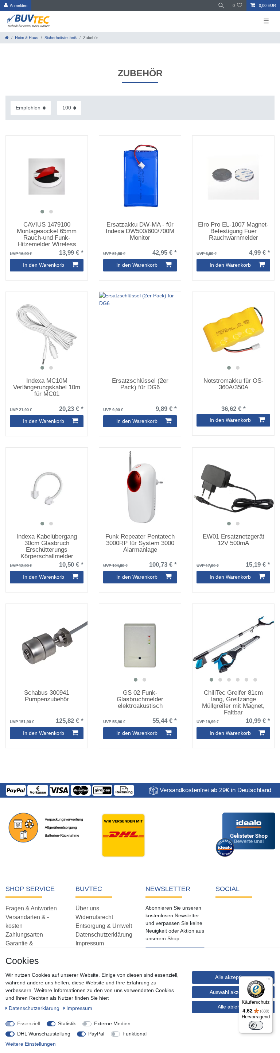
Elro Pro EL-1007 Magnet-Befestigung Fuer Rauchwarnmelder (233, 231)
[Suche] (221, 5)
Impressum (89, 943)
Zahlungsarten (24, 935)
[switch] (256, 1025)
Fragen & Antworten (31, 908)
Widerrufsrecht (94, 917)
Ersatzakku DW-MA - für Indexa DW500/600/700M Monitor (140, 231)
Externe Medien (112, 1023)
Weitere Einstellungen (30, 1044)
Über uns (87, 908)
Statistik (67, 1023)
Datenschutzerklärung (103, 935)
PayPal (96, 1034)
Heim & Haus (26, 37)
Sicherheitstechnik (60, 37)
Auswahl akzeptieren (233, 992)
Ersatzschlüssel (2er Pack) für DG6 (140, 384)
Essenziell (28, 1023)
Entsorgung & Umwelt (103, 926)
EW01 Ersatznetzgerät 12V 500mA (233, 540)
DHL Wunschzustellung (43, 1034)
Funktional (134, 1034)
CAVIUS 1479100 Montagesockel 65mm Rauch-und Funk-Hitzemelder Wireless (47, 234)
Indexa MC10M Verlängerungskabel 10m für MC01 (46, 387)
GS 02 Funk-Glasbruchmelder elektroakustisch (140, 699)
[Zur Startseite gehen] (7, 37)
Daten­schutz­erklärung (35, 1008)
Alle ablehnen (233, 1007)
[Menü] (268, 980)
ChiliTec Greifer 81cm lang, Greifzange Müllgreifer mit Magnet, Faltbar (233, 702)
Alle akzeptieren (233, 977)
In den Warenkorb (43, 265)
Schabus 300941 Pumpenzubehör (46, 696)
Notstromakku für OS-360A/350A (233, 384)
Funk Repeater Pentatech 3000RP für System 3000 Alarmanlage (140, 543)
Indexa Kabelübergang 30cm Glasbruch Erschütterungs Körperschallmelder (46, 546)
